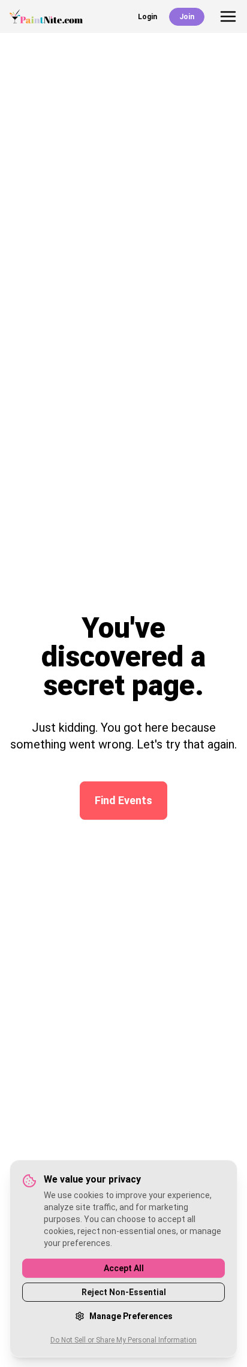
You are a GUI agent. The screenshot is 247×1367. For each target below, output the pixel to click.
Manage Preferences (131, 1316)
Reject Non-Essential (124, 1292)
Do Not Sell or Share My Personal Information (123, 1340)
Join (186, 17)
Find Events (123, 800)
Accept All (124, 1268)
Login (147, 17)
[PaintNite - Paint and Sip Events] (46, 16)
